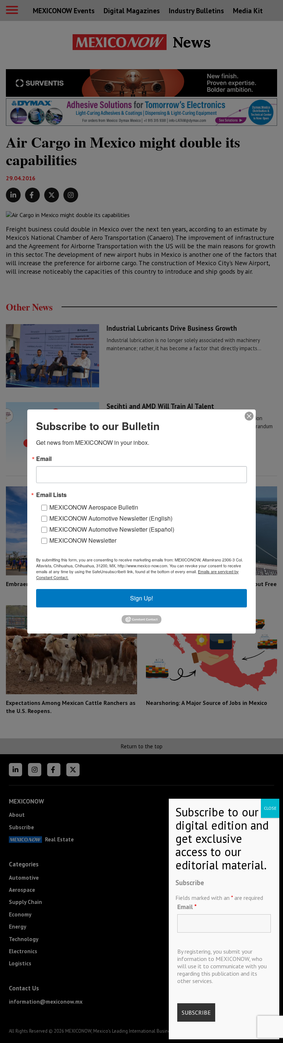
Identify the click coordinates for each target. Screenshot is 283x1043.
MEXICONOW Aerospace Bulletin (93, 507)
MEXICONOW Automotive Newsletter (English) (110, 518)
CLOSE (270, 808)
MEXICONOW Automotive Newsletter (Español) (111, 529)
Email (187, 906)
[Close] (249, 416)
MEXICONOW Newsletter (82, 540)
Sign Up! (141, 598)
